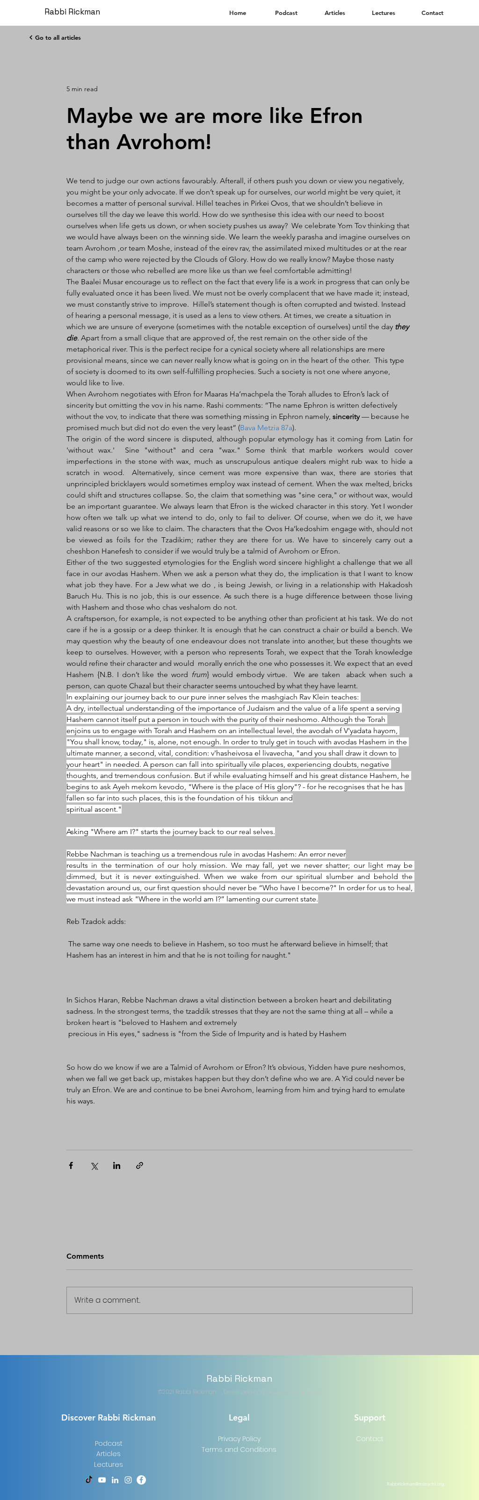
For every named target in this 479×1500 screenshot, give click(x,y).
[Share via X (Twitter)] (93, 1165)
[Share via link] (139, 1165)
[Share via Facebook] (70, 1165)
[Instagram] (128, 1480)
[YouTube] (102, 1480)
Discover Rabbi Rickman (108, 1417)
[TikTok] (89, 1480)
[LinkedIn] (115, 1480)
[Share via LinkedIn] (116, 1165)
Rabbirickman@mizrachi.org (415, 1484)
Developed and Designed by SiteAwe (272, 1392)
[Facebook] (141, 1480)
